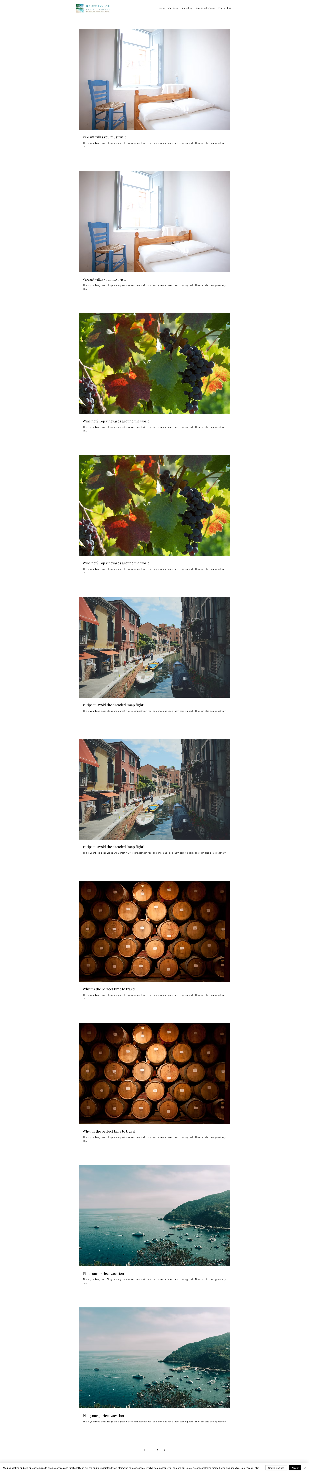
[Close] (305, 1467)
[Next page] (165, 1450)
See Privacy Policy (250, 1467)
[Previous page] (144, 1450)
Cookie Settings (276, 1467)
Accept (295, 1467)
